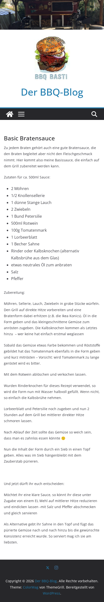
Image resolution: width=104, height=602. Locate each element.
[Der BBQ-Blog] (9, 114)
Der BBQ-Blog (52, 91)
